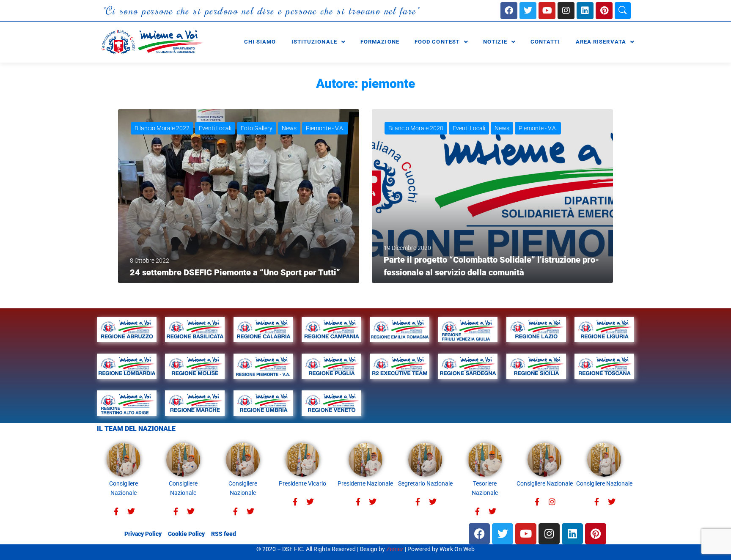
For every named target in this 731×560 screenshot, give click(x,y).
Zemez (395, 549)
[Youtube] (547, 10)
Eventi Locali (215, 128)
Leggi (139, 267)
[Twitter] (131, 511)
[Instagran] (551, 502)
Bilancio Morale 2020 (415, 128)
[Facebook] (508, 10)
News (289, 128)
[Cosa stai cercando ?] (623, 10)
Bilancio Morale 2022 (162, 128)
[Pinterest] (604, 10)
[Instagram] (566, 10)
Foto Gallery (256, 128)
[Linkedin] (585, 10)
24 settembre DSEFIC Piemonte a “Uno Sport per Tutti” (235, 272)
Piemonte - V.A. (325, 128)
